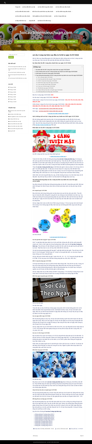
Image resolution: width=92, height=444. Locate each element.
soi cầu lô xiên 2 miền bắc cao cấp (17, 72)
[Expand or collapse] (82, 67)
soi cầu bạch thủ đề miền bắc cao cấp (18, 78)
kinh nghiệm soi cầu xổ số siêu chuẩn (42, 16)
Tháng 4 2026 (13, 92)
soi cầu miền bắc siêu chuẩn (22, 11)
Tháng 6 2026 (13, 87)
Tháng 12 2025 (13, 101)
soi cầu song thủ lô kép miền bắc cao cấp (17, 75)
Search (11, 57)
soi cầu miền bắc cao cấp (28, 7)
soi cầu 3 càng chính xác (60, 16)
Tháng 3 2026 (13, 94)
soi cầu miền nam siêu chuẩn (63, 7)
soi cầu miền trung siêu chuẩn (45, 7)
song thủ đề (32, 20)
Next (81, 435)
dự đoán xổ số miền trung (44, 20)
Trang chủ (17, 7)
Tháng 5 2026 (13, 89)
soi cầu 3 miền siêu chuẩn (62, 428)
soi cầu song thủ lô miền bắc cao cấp (18, 66)
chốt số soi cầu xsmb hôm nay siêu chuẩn (42, 11)
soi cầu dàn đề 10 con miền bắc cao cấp (17, 69)
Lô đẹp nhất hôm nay (20, 20)
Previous (36, 435)
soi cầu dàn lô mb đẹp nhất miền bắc (63, 41)
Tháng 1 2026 (13, 99)
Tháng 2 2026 (13, 96)
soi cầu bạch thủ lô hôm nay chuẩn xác (30, 41)
